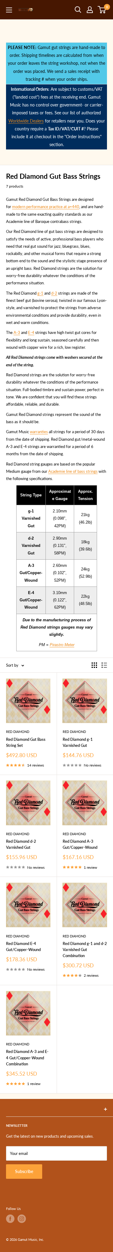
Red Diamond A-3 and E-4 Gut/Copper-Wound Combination (27, 1057)
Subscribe (24, 1171)
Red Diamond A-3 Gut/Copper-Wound (80, 844)
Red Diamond (17, 732)
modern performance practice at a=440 (45, 206)
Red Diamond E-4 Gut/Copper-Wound (23, 946)
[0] (102, 9)
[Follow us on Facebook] (10, 1218)
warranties (39, 431)
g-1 (40, 293)
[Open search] (78, 9)
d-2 (54, 293)
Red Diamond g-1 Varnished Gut (78, 742)
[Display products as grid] (94, 665)
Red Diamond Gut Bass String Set (26, 742)
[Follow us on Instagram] (21, 1218)
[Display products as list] (104, 665)
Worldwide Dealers (26, 120)
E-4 (31, 332)
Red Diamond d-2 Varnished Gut (21, 844)
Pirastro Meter (62, 644)
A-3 (17, 332)
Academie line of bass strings (73, 471)
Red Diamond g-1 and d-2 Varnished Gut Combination (85, 949)
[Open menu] (9, 10)
